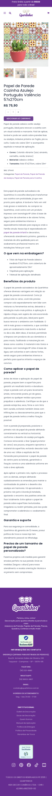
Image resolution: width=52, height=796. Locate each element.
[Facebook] (29, 765)
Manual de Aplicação (26, 723)
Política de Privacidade (26, 730)
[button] (10, 13)
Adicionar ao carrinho (19, 118)
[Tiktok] (36, 765)
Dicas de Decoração (26, 715)
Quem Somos (26, 719)
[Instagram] (14, 765)
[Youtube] (44, 765)
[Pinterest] (21, 765)
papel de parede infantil (15, 232)
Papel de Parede (22, 174)
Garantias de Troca (26, 734)
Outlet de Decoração (26, 711)
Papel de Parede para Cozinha (28, 178)
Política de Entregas (26, 727)
